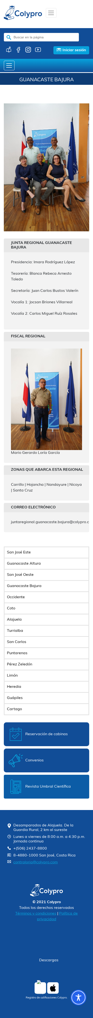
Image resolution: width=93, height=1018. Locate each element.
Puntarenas (17, 653)
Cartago (14, 709)
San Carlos (16, 642)
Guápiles (15, 698)
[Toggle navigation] (51, 13)
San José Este (19, 552)
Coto (11, 608)
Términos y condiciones (35, 914)
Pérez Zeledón (19, 664)
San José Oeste (20, 575)
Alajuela (14, 620)
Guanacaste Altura (24, 564)
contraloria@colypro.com (35, 862)
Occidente (16, 597)
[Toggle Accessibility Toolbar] (78, 997)
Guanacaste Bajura (24, 586)
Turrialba (15, 631)
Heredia (14, 687)
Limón (12, 676)
